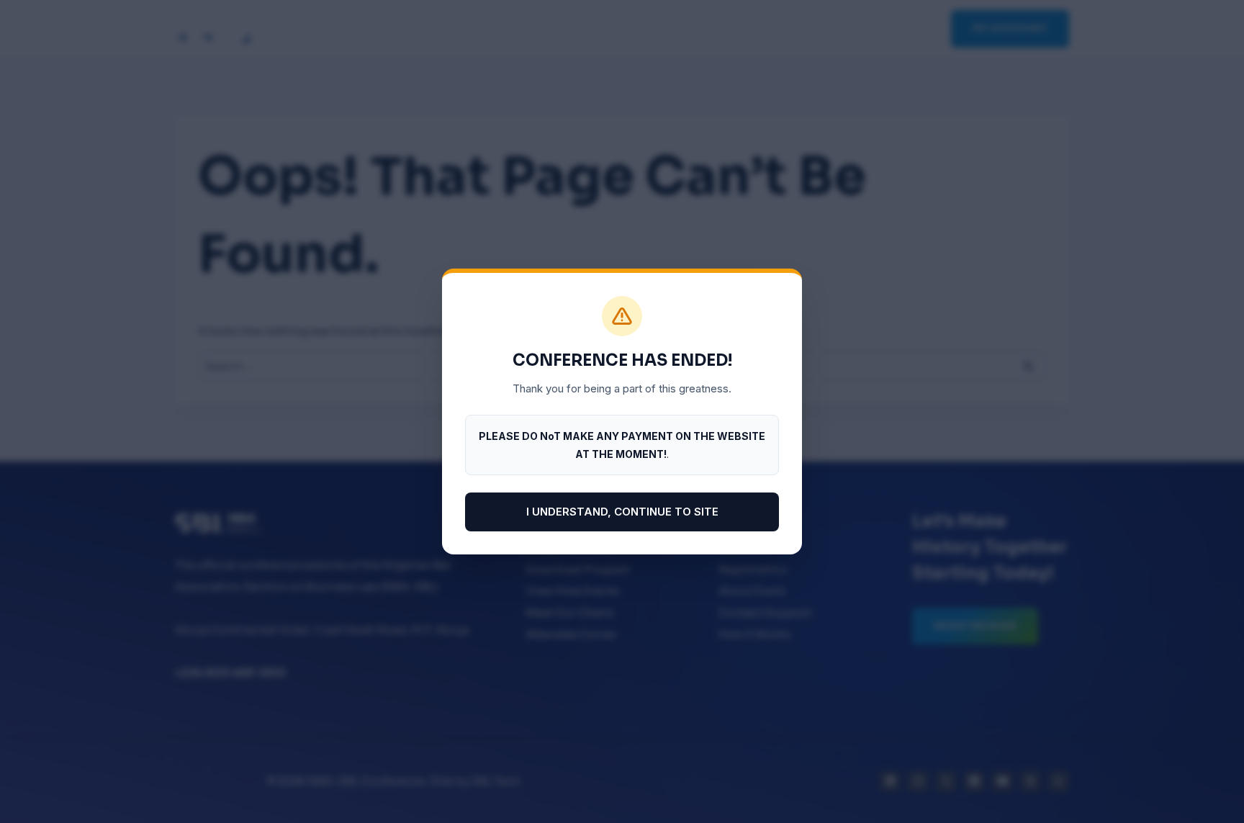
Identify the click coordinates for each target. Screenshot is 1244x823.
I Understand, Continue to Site (622, 511)
